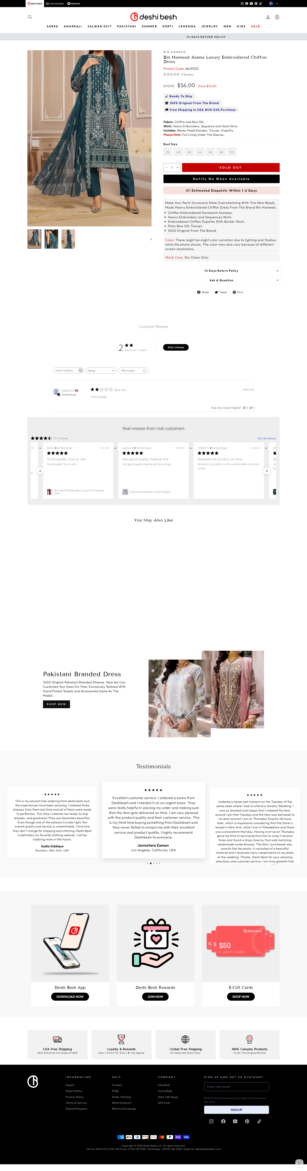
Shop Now (56, 704)
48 (221, 152)
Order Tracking (121, 1097)
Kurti (168, 26)
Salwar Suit (100, 26)
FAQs (115, 1091)
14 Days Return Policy (221, 270)
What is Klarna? (122, 1102)
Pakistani (126, 26)
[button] (40, 471)
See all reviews (267, 438)
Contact (117, 1085)
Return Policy (74, 1091)
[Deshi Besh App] (70, 943)
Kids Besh (164, 1085)
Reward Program (76, 1108)
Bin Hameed (174, 52)
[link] (78, 492)
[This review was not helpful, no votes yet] (250, 408)
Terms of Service (76, 1102)
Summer (149, 26)
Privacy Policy (75, 1097)
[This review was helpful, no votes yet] (244, 408)
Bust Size (170, 144)
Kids (241, 26)
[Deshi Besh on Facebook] (223, 1121)
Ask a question (222, 280)
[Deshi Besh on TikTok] (259, 1121)
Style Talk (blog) (168, 1097)
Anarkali (73, 26)
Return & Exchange (124, 1108)
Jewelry (209, 26)
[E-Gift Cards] (241, 943)
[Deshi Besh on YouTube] (235, 1121)
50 (232, 152)
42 (189, 152)
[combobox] (101, 371)
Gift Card (164, 1102)
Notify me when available (221, 179)
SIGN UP (236, 1110)
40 (178, 152)
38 (167, 152)
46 (210, 152)
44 (200, 152)
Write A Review (176, 347)
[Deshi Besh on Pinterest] (247, 1121)
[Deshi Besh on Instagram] (211, 1121)
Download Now (70, 997)
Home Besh (165, 1091)
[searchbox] (65, 370)
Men (228, 26)
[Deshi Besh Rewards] (155, 943)
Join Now (155, 997)
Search (70, 1085)
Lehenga (187, 26)
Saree (52, 26)
